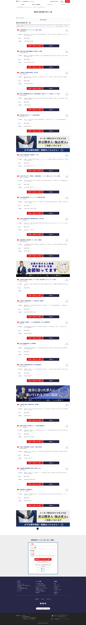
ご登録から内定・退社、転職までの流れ (23, 585)
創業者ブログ (56, 592)
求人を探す (23, 4)
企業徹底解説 (19, 586)
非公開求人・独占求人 (39, 589)
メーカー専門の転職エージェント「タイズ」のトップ (24, 7)
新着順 (56, 26)
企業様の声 (38, 592)
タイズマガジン (63, 4)
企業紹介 (55, 581)
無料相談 (67, 1)
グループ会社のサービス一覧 (43, 608)
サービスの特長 (38, 581)
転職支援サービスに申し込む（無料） (43, 559)
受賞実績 (18, 581)
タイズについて (49, 4)
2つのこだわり (56, 586)
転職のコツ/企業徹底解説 (36, 4)
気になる (66, 52)
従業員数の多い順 (60, 26)
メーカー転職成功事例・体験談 (22, 588)
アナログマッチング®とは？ (40, 586)
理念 (55, 583)
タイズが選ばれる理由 (39, 583)
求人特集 (18, 582)
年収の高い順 (66, 26)
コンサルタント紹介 (57, 589)
